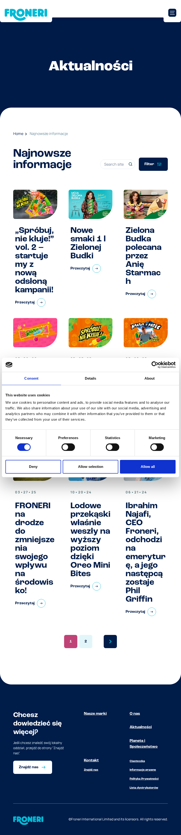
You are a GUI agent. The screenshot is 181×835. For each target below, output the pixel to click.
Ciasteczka (137, 761)
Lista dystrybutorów (144, 787)
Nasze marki (95, 714)
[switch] (68, 447)
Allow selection (90, 467)
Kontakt (91, 760)
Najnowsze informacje (49, 133)
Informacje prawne (143, 769)
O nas (135, 714)
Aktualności (141, 727)
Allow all (148, 467)
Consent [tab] (31, 378)
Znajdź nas (91, 769)
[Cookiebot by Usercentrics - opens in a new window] (155, 364)
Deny (33, 467)
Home (18, 133)
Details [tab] (90, 378)
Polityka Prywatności (144, 778)
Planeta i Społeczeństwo (144, 744)
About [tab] (149, 378)
